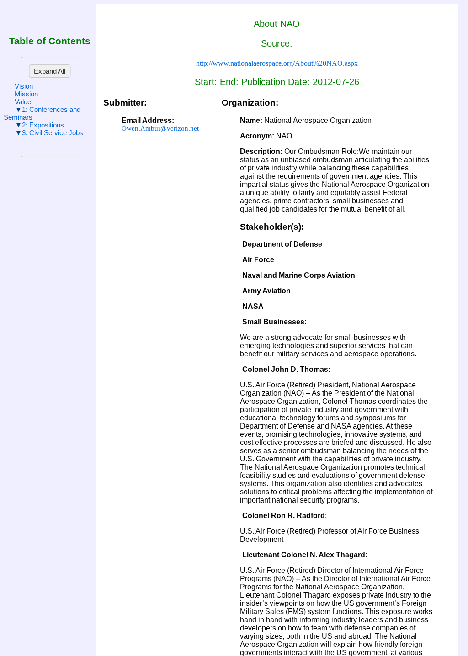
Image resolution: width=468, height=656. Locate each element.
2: (43, 125)
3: (52, 133)
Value (23, 102)
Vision (24, 86)
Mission (26, 94)
